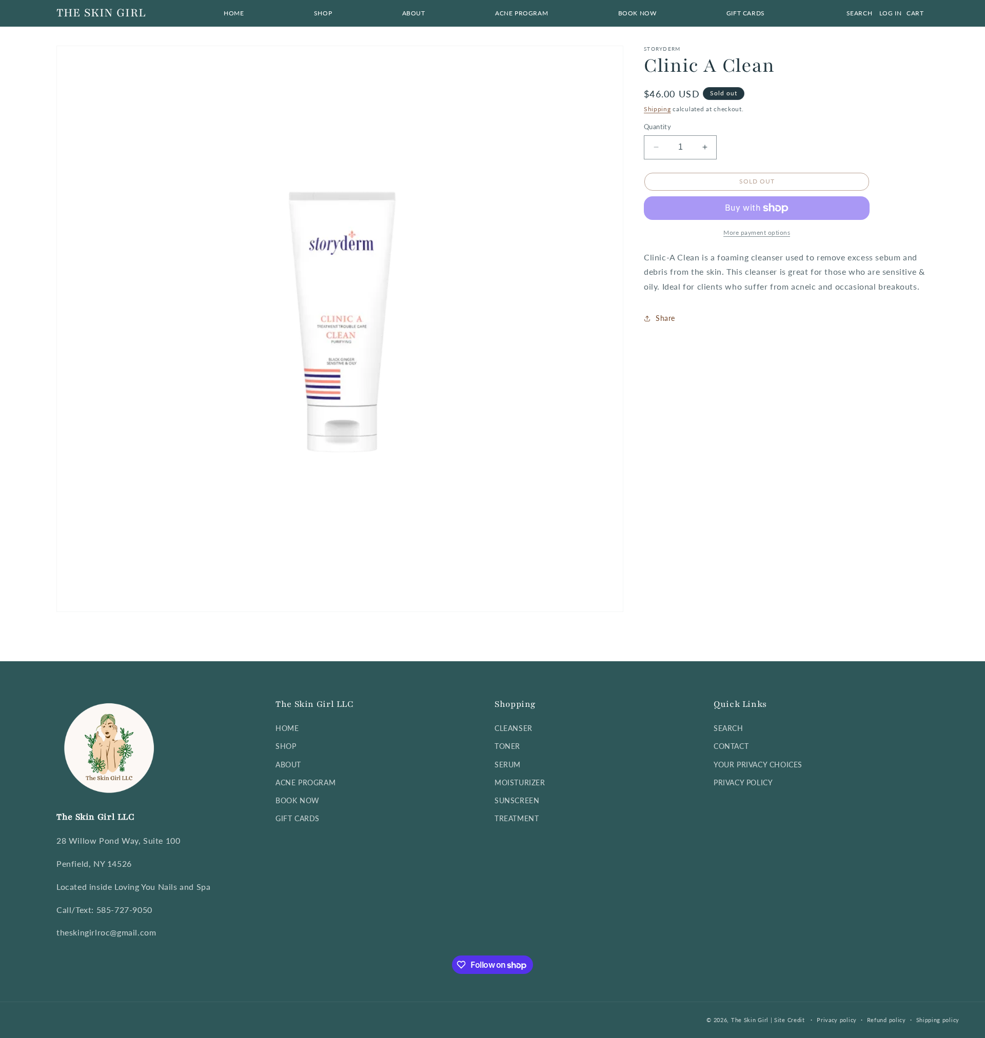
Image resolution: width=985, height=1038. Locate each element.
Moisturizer (520, 782)
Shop (285, 746)
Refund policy (886, 1019)
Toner (507, 746)
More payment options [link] (756, 232)
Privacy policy (837, 1019)
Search (728, 728)
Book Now (297, 800)
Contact (731, 746)
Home (287, 728)
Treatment (517, 818)
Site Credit (789, 1019)
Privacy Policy (743, 782)
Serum (508, 764)
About (288, 764)
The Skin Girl (750, 1019)
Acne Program (305, 782)
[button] (323, 13)
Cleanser (514, 728)
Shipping (657, 109)
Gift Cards (297, 818)
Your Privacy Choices (758, 764)
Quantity (657, 127)
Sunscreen (517, 800)
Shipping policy (938, 1019)
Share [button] (665, 318)
